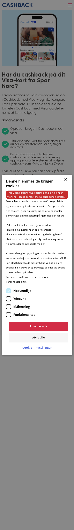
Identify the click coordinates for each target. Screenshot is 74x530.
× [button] (65, 179)
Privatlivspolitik (35, 281)
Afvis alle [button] (38, 337)
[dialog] (37, 265)
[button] (37, 348)
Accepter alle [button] (38, 326)
